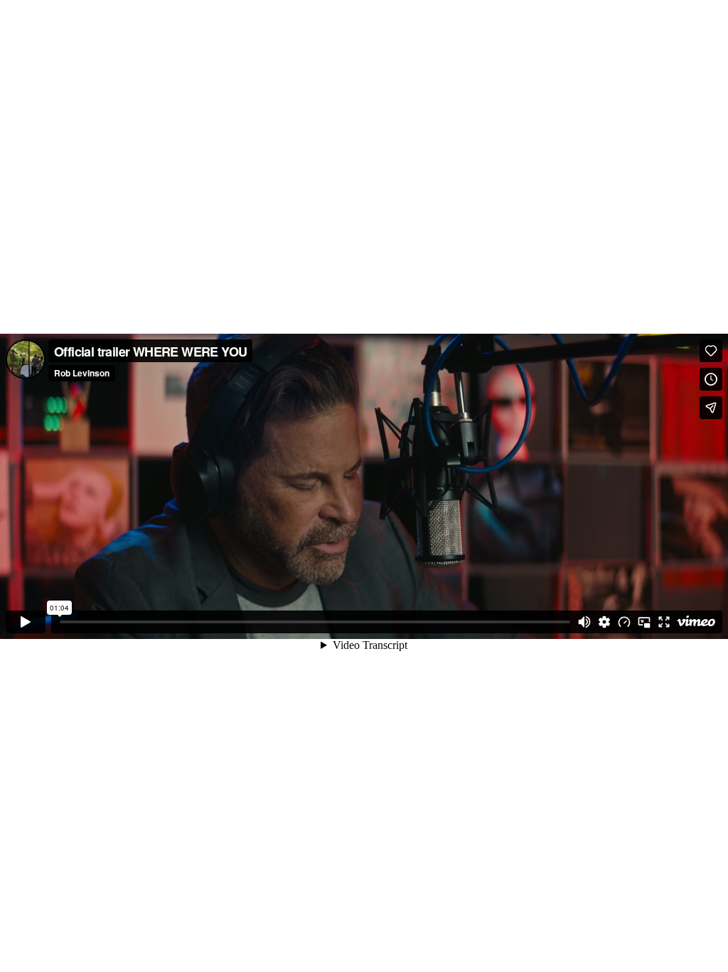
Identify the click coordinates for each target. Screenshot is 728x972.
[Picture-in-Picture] (644, 621)
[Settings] (604, 621)
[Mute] (584, 621)
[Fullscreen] (664, 621)
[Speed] (624, 621)
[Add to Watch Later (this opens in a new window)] (711, 379)
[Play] (26, 622)
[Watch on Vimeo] (696, 621)
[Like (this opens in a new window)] (711, 350)
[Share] (711, 407)
